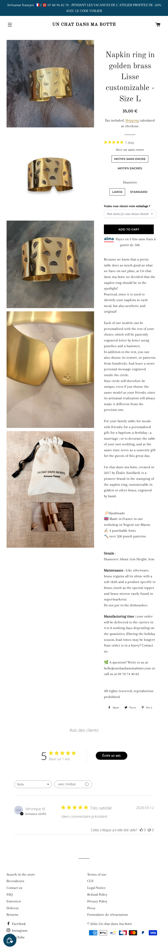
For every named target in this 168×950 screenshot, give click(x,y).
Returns (12, 914)
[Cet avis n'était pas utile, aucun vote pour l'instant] (149, 830)
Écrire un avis (111, 755)
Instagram (19, 930)
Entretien (14, 901)
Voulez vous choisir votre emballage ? (127, 206)
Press (91, 908)
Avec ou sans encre (130, 149)
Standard (138, 192)
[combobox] (33, 784)
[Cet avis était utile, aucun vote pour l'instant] (141, 830)
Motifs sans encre (130, 159)
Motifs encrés (130, 168)
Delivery (13, 908)
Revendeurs (15, 881)
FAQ (10, 894)
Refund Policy (97, 894)
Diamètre (130, 182)
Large (117, 192)
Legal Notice (96, 888)
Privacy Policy (97, 901)
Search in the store (21, 874)
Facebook (18, 924)
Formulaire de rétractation (107, 914)
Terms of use (97, 874)
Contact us (14, 888)
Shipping (132, 120)
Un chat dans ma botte (84, 24)
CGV (90, 881)
